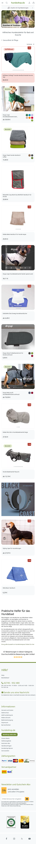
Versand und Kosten (7, 710)
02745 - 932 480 (12, 682)
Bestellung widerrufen (9, 734)
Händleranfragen (6, 746)
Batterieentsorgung (7, 720)
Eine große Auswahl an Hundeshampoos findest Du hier (17, 644)
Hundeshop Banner (7, 748)
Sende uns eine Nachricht (16, 692)
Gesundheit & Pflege (10, 40)
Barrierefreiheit (5, 725)
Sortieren (29, 44)
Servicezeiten (5, 751)
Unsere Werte (5, 738)
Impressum (4, 722)
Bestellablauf (5, 678)
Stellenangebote (6, 741)
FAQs (2, 675)
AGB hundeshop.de (7, 715)
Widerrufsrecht (5, 717)
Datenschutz (5, 712)
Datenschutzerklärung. (15, 806)
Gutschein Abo (5, 743)
